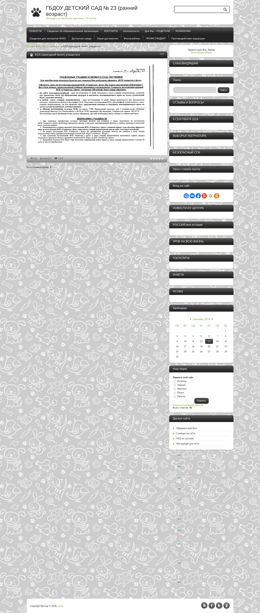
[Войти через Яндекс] (204, 195)
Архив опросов (195, 405)
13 (59, 46)
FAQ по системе (185, 438)
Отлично (181, 381)
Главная (31, 46)
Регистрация (197, 52)
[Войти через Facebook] (198, 195)
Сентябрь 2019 (201, 319)
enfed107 (47, 158)
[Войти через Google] (210, 196)
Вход (209, 52)
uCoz (60, 606)
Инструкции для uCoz (188, 443)
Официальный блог (186, 428)
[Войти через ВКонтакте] (192, 195)
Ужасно (181, 396)
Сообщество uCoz (186, 433)
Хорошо (181, 385)
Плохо (180, 392)
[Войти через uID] (186, 195)
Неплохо (181, 388)
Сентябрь (50, 46)
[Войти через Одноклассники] (216, 195)
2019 (40, 46)
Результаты (179, 405)
